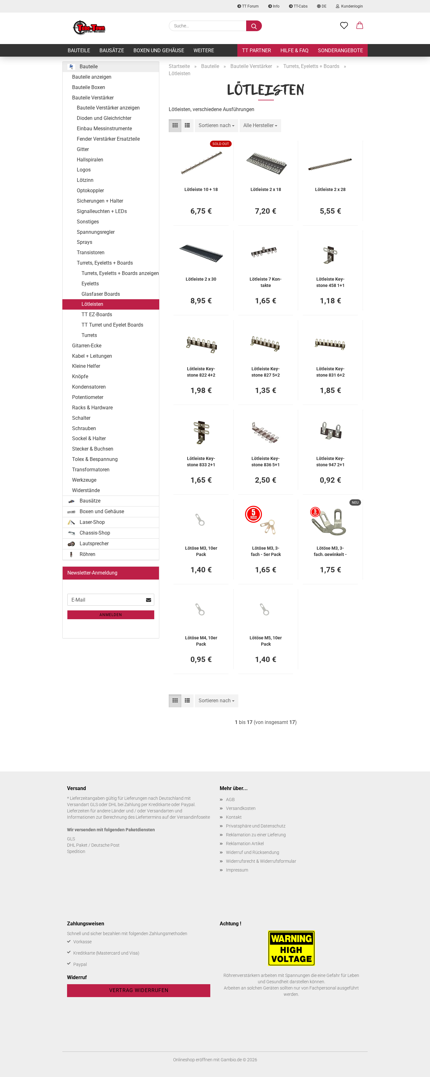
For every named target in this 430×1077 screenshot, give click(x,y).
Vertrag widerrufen (138, 990)
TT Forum (250, 6)
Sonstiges (88, 222)
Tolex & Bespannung (95, 459)
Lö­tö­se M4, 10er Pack (201, 640)
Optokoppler (90, 191)
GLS (71, 838)
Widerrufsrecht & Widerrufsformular (261, 861)
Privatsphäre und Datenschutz (256, 825)
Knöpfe (80, 376)
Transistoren (91, 252)
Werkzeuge (84, 480)
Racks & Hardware (92, 408)
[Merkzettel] (344, 26)
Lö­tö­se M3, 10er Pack (201, 551)
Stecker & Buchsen (92, 449)
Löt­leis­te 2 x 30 (201, 279)
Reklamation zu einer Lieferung (256, 834)
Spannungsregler (96, 232)
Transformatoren (91, 470)
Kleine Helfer (86, 366)
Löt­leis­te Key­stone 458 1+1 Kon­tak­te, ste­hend (330, 282)
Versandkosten (241, 808)
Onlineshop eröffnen (192, 1059)
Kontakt (234, 817)
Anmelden (110, 615)
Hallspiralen (90, 160)
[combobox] (216, 125)
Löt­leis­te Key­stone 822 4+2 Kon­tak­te (201, 371)
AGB (230, 799)
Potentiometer (87, 397)
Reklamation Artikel (245, 843)
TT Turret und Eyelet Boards (112, 325)
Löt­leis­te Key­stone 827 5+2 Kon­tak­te (266, 371)
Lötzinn (85, 180)
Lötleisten (92, 304)
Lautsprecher (93, 544)
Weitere (204, 50)
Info (276, 6)
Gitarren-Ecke (86, 346)
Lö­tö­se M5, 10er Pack (266, 640)
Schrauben (84, 428)
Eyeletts (90, 284)
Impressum (237, 869)
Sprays (84, 242)
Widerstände (86, 490)
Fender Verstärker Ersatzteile (108, 139)
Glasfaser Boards (101, 294)
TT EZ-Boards (97, 314)
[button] (360, 26)
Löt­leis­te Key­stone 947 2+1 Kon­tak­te (330, 461)
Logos (84, 170)
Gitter (83, 149)
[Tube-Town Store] (89, 28)
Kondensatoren (89, 387)
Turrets (89, 335)
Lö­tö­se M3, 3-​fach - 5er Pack (266, 551)
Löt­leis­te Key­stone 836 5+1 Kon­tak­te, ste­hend (266, 461)
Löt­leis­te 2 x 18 (266, 189)
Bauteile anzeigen (91, 77)
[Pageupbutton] (412, 1067)
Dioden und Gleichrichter (104, 118)
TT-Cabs (300, 6)
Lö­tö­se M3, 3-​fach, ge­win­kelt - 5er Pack (330, 551)
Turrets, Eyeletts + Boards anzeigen (120, 273)
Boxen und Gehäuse (158, 50)
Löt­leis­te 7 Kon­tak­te (266, 282)
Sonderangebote (340, 50)
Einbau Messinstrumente (104, 129)
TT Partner (256, 50)
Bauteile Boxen (88, 87)
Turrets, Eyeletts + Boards (105, 263)
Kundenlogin (351, 6)
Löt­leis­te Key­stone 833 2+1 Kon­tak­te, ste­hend (201, 461)
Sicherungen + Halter (100, 201)
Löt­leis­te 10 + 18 (201, 189)
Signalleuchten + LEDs (102, 211)
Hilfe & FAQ (294, 50)
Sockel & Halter (89, 438)
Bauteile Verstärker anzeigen (108, 108)
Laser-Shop (91, 522)
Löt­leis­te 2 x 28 (330, 189)
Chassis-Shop (94, 533)
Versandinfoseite (193, 817)
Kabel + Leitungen (92, 356)
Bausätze (111, 50)
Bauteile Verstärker (93, 98)
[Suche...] (254, 25)
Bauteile (79, 50)
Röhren (86, 554)
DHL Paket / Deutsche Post (93, 845)
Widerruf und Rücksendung (252, 852)
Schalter (81, 418)
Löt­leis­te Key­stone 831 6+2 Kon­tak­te (330, 371)
